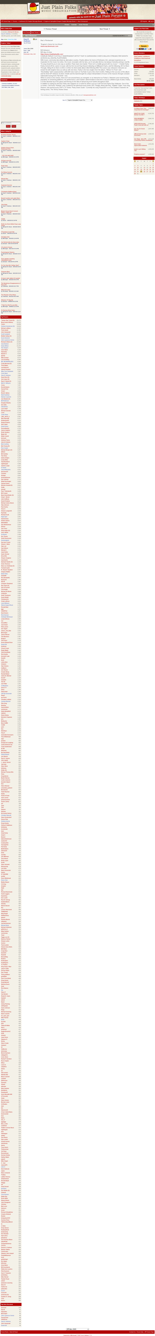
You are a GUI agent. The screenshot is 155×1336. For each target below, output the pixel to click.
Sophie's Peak (5, 141)
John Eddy (4, 204)
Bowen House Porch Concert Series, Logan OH (9, 211)
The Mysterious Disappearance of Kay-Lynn (10, 284)
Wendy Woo (4, 178)
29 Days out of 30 (6, 160)
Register (144, 21)
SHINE (3, 219)
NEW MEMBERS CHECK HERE (139, 119)
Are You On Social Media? (139, 129)
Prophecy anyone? (139, 154)
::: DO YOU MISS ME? (7, 155)
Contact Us (132, 1332)
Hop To (64, 100)
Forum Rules (5, 1332)
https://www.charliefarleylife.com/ (52, 54)
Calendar (74, 24)
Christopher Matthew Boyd (8, 191)
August (144, 158)
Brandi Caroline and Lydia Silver (10, 198)
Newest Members (139, 53)
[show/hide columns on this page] (153, 25)
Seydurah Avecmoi (6, 185)
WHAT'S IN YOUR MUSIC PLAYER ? (139, 114)
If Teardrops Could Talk (7, 232)
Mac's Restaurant (30, 36)
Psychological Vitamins (7, 252)
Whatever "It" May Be (7, 300)
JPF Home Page (6, 21)
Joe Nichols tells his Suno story (10, 242)
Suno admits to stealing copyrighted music (8, 259)
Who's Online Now (6, 28)
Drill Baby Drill (5, 237)
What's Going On (6, 131)
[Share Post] (125, 35)
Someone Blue (5, 271)
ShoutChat (4, 80)
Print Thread (26, 32)
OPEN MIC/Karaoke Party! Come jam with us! (141, 124)
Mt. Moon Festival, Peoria (8, 135)
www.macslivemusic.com (49, 46)
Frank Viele (4, 166)
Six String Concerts (6, 172)
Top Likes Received (7, 1304)
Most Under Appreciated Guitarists (140, 144)
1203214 (129, 35)
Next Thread (104, 29)
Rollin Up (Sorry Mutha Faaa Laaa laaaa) (11, 224)
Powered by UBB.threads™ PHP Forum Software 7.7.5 (77, 1335)
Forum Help (140, 1332)
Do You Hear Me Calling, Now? (10, 265)
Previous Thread (51, 29)
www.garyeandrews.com (89, 95)
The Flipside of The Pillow (8, 295)
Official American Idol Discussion (140, 134)
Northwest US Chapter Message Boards (30, 21)
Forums (15, 21)
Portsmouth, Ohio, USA (30, 54)
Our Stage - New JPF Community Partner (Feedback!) (143, 139)
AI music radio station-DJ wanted (10, 278)
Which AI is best (5, 290)
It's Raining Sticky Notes (8, 310)
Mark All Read (14, 1332)
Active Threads (83, 24)
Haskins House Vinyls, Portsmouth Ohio (7, 148)
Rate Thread (35, 32)
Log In (152, 21)
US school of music (6, 247)
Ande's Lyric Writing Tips (140, 149)
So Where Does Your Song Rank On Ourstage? (141, 109)
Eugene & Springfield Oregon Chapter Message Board (60, 21)
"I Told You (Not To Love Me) (9, 305)
